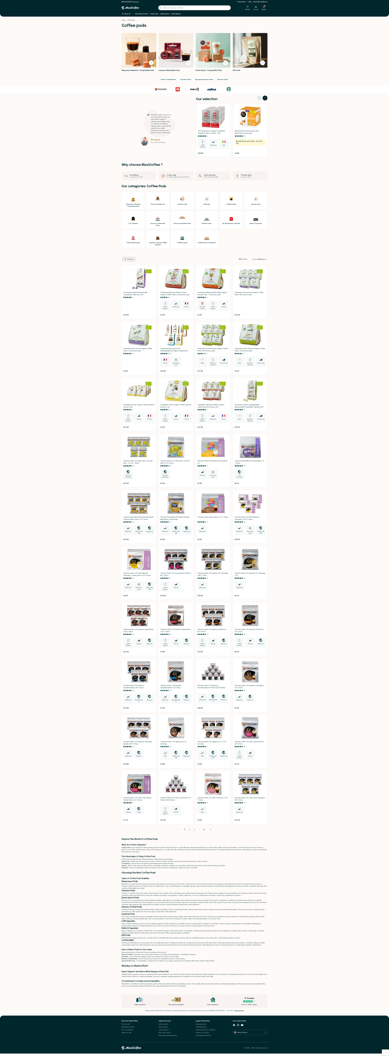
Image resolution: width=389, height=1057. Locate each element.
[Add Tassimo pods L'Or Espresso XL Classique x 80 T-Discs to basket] (226, 595)
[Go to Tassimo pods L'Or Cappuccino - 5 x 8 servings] (213, 741)
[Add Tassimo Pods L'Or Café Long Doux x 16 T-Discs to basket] (226, 820)
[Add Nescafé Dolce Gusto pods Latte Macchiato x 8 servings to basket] (263, 153)
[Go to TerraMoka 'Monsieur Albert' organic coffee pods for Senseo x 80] (213, 404)
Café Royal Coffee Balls (129, 943)
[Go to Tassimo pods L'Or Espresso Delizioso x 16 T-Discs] (250, 629)
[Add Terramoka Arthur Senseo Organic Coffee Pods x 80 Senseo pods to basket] (226, 371)
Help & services (165, 1021)
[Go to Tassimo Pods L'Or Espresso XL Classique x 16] (250, 573)
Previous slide (259, 98)
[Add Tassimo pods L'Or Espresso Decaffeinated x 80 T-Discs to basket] (152, 707)
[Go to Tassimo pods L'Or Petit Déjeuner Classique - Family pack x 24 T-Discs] (139, 573)
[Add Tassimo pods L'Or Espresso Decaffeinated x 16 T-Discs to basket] (189, 707)
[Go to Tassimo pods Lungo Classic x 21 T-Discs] (213, 516)
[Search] (160, 7)
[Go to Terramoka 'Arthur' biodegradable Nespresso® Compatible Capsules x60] (250, 404)
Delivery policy (163, 1024)
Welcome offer (126, 1033)
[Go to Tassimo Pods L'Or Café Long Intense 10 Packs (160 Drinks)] (176, 797)
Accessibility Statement (203, 1035)
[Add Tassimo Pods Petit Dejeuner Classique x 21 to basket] (226, 483)
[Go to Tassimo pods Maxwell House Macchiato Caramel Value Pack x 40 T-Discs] (139, 516)
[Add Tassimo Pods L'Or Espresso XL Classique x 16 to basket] (263, 595)
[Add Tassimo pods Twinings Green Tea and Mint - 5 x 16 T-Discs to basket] (152, 483)
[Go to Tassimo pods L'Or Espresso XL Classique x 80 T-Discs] (213, 573)
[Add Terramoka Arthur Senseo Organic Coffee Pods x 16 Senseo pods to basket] (263, 371)
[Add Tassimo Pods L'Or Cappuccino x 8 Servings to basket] (189, 764)
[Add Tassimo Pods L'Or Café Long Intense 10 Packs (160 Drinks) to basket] (189, 820)
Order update (163, 1027)
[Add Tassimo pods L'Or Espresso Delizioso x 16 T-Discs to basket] (263, 651)
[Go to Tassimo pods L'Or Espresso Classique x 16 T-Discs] (250, 685)
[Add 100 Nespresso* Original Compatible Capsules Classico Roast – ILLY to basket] (226, 153)
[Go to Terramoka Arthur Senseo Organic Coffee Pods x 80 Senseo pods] (213, 348)
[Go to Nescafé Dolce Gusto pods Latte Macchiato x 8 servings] (250, 130)
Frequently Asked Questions (168, 1035)
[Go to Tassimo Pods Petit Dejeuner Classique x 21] (213, 460)
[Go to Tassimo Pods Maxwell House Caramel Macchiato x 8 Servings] (176, 516)
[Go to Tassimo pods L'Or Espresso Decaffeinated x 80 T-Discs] (139, 685)
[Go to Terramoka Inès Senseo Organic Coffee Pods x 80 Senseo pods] (250, 292)
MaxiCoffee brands (128, 1027)
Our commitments (127, 1030)
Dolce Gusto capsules (145, 902)
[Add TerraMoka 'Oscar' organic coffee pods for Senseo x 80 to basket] (152, 427)
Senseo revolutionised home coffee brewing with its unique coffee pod (192, 909)
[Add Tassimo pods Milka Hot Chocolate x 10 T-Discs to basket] (263, 483)
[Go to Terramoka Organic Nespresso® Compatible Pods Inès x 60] (139, 292)
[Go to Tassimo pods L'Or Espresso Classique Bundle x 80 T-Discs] (139, 741)
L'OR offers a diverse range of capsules (224, 924)
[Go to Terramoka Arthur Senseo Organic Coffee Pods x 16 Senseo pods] (250, 348)
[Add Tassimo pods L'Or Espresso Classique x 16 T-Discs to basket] (263, 707)
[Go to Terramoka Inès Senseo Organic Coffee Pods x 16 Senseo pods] (139, 348)
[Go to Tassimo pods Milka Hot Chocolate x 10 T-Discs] (250, 460)
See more (136, 2)
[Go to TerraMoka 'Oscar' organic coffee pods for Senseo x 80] (139, 404)
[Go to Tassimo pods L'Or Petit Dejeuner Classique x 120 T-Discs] (250, 516)
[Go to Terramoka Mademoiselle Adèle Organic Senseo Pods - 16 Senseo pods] (213, 292)
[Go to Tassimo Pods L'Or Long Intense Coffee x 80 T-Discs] (176, 573)
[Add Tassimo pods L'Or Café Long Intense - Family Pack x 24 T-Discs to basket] (152, 820)
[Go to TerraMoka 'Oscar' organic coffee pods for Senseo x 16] (176, 404)
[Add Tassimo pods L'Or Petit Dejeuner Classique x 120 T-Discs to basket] (263, 539)
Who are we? (126, 1024)
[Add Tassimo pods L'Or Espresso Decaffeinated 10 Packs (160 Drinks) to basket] (226, 707)
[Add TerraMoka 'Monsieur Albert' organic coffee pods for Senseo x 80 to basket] (226, 427)
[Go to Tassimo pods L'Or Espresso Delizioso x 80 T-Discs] (213, 629)
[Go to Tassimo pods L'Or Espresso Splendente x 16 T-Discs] (176, 629)
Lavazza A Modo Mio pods (133, 916)
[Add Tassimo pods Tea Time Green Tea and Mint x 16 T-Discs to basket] (189, 483)
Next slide (265, 98)
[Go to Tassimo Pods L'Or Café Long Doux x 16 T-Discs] (213, 797)
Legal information (203, 1021)
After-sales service (165, 1033)
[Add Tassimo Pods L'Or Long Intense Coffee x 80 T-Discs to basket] (189, 595)
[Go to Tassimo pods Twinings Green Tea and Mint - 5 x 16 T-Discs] (139, 460)
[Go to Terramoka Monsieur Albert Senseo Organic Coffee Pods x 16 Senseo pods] (176, 292)
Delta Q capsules (127, 931)
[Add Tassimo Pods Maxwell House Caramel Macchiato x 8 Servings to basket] (189, 539)
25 (204, 829)
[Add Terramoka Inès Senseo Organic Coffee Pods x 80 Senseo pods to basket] (263, 314)
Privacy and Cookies (202, 1033)
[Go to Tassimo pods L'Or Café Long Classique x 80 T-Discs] (250, 797)
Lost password (164, 1030)
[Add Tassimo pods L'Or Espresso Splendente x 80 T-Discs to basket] (152, 651)
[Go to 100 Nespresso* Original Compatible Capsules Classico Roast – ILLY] (213, 130)
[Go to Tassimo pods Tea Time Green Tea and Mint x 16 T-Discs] (176, 460)
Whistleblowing (201, 1027)
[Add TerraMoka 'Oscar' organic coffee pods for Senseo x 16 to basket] (189, 427)
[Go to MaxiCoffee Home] (130, 7)
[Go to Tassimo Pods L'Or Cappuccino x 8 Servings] (176, 741)
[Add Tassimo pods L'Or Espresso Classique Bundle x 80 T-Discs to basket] (152, 764)
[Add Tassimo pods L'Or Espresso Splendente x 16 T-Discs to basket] (189, 651)
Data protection (201, 1024)
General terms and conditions (205, 1030)
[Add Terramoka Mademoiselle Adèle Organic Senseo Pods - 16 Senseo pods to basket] (226, 314)
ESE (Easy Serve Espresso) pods (132, 938)
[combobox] (194, 7)
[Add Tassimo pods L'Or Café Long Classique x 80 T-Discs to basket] (263, 820)
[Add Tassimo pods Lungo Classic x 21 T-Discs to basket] (226, 539)
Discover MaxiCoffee (130, 1021)
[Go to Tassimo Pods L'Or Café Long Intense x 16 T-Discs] (250, 741)
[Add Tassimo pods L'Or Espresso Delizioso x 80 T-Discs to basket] (226, 651)
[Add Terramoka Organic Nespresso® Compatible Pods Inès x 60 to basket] (152, 314)
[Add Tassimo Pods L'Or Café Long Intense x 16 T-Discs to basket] (263, 764)
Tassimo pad (212, 893)
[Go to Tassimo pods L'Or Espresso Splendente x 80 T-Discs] (139, 629)
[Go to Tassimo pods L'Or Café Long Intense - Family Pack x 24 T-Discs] (139, 797)
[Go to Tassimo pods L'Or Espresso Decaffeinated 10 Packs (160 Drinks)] (213, 685)
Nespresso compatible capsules (185, 886)
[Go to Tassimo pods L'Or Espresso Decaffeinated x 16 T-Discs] (176, 685)
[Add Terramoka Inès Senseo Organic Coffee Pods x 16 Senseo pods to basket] (152, 371)
